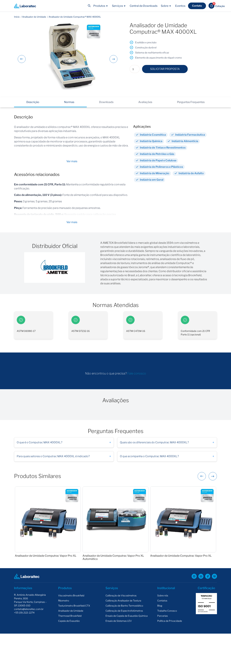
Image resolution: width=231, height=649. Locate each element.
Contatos (162, 600)
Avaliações (145, 102)
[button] (71, 161)
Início (17, 16)
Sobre (164, 5)
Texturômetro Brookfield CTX (74, 605)
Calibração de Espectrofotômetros (124, 610)
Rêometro (63, 600)
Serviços (117, 5)
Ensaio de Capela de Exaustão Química (127, 615)
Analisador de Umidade (34, 16)
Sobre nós (162, 595)
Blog (159, 605)
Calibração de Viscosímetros (121, 595)
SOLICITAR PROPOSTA (165, 69)
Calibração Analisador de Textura (123, 600)
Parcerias (162, 615)
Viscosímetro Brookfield (71, 595)
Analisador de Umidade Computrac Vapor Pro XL (45, 555)
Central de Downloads (143, 5)
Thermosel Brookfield (70, 615)
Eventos (180, 5)
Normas (69, 102)
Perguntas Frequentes (191, 102)
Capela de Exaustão (69, 620)
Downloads (106, 102)
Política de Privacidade (169, 620)
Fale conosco (136, 373)
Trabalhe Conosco (167, 610)
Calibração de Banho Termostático (124, 605)
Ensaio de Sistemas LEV (119, 620)
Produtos (99, 5)
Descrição (32, 102)
